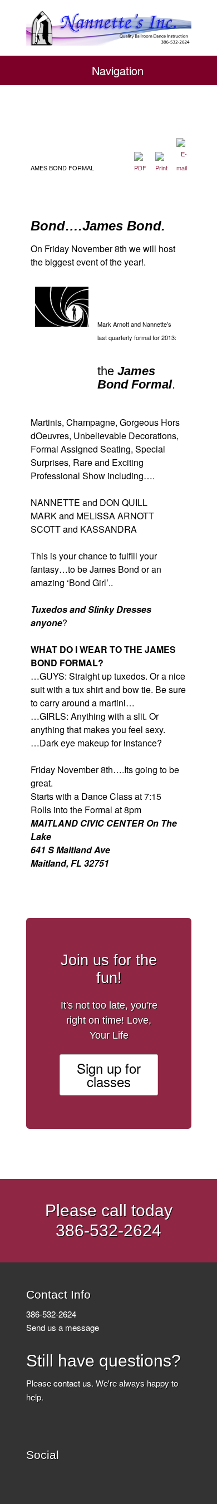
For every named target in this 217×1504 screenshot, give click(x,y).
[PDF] (140, 167)
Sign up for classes (109, 1074)
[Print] (161, 167)
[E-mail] (181, 167)
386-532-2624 (51, 1314)
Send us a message (62, 1327)
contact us (72, 1383)
